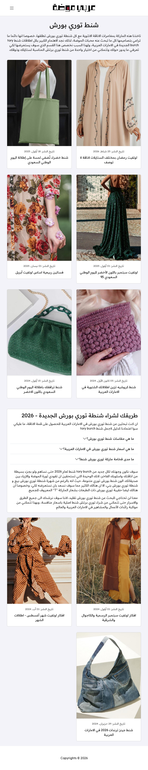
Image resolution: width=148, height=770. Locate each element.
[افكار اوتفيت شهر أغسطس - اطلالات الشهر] (39, 568)
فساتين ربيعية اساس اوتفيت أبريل (39, 272)
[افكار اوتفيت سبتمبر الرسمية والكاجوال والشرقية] (109, 568)
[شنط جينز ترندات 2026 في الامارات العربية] (109, 682)
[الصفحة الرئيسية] (74, 7)
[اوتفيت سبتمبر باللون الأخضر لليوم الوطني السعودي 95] (109, 225)
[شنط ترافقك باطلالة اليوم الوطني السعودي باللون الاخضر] (39, 339)
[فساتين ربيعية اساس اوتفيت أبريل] (39, 225)
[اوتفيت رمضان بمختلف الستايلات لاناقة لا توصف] (109, 110)
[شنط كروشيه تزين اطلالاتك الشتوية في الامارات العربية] (109, 339)
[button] (12, 8)
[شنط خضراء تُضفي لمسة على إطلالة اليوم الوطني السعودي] (39, 110)
